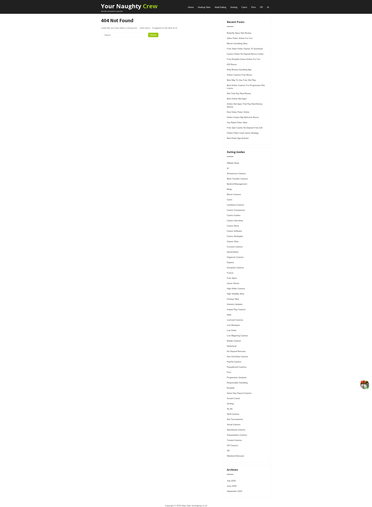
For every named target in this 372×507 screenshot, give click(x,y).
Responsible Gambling (237, 382)
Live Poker (232, 330)
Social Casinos (233, 424)
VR (261, 7)
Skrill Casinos (233, 414)
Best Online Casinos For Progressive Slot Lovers (246, 86)
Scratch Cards (233, 398)
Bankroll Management (237, 184)
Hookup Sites (204, 7)
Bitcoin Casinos (234, 194)
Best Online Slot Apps (237, 98)
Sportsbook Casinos (236, 430)
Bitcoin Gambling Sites (237, 43)
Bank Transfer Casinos (237, 179)
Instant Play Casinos (236, 309)
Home (191, 7)
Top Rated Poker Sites (237, 122)
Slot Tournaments (235, 419)
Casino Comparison (236, 210)
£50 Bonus (232, 64)
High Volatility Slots (235, 294)
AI (268, 7)
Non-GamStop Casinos (237, 356)
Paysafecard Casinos (236, 367)
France (230, 273)
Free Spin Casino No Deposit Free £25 (245, 128)
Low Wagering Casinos (237, 335)
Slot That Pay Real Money (239, 93)
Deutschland (232, 252)
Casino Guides (233, 215)
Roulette (231, 388)
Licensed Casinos (235, 320)
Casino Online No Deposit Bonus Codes (245, 54)
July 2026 (231, 481)
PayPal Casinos (234, 362)
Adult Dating (220, 7)
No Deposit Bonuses (236, 351)
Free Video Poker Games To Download (245, 49)
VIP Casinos (232, 445)
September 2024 (234, 491)
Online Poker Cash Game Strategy (243, 133)
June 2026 (232, 486)
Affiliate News (233, 163)
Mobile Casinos (234, 341)
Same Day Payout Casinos (239, 393)
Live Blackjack (233, 325)
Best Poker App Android (237, 138)
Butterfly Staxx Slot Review (239, 33)
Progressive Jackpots (236, 377)
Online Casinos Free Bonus (239, 75)
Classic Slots (232, 241)
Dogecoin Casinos (235, 257)
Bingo (229, 189)
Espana (230, 262)
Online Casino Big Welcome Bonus (243, 117)
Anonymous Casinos (236, 173)
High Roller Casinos (236, 288)
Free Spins (232, 278)
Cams (244, 7)
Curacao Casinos (235, 247)
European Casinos (235, 267)
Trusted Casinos (234, 440)
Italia (229, 314)
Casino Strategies (235, 236)
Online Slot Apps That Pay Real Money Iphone (244, 105)
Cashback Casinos (235, 205)
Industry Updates (235, 304)
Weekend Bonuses (235, 456)
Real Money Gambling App (239, 69)
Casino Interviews (235, 220)
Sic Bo (230, 409)
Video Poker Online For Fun (240, 38)
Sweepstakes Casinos (237, 435)
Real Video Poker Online (238, 112)
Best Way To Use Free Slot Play (241, 80)
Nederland (231, 346)
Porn (253, 7)
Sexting (233, 7)
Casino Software (234, 231)
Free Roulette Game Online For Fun (243, 59)
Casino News (233, 226)
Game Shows (233, 283)
